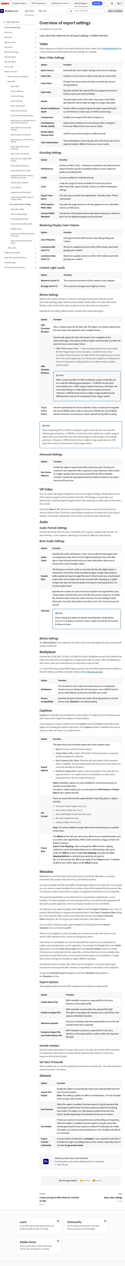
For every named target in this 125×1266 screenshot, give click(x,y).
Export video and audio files (20, 154)
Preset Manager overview (19, 219)
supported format (110, 48)
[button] (112, 3)
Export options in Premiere (20, 166)
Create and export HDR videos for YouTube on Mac (22, 198)
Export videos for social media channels (21, 129)
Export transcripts (16, 101)
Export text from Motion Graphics (22, 116)
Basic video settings (17, 209)
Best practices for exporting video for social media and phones (23, 122)
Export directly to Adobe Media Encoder (21, 160)
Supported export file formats (21, 192)
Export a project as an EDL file (21, 135)
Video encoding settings (19, 214)
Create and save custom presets (21, 224)
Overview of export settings (21, 204)
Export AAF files (16, 187)
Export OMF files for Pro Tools (21, 171)
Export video (15, 86)
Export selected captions (19, 111)
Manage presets (16, 229)
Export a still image (17, 96)
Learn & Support (80, 3)
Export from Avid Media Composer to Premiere (22, 235)
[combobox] (86, 11)
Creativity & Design (18, 3)
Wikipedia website (95, 672)
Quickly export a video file (19, 183)
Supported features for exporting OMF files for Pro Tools (22, 176)
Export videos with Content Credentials (20, 148)
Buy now (97, 3)
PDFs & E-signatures (38, 3)
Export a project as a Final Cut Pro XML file (22, 141)
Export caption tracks (18, 106)
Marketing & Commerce (60, 3)
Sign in (119, 3)
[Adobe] (5, 3)
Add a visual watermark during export (21, 242)
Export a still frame (17, 91)
